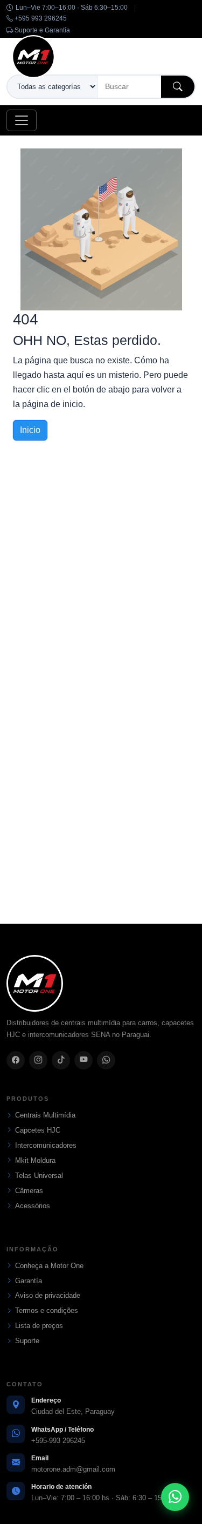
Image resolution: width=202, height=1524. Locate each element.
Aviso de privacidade (47, 1295)
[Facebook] (15, 1060)
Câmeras (29, 1191)
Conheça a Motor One (49, 1266)
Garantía (28, 1281)
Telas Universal (39, 1175)
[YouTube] (83, 1060)
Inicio (30, 430)
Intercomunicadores (45, 1145)
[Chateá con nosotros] (175, 1497)
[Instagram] (38, 1060)
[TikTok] (61, 1060)
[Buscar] (177, 87)
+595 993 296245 (40, 18)
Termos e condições (46, 1310)
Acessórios (32, 1206)
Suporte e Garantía (41, 30)
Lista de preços (39, 1326)
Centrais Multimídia (45, 1115)
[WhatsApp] (106, 1060)
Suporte (27, 1341)
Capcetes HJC (37, 1130)
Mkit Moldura (35, 1160)
